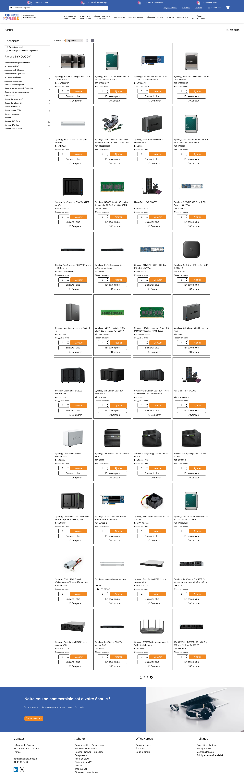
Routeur (8, 118)
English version (170, 7)
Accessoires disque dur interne (17, 63)
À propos (140, 748)
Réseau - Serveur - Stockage (89, 752)
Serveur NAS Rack (12, 121)
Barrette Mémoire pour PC (15, 85)
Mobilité (170, 18)
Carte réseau (10, 96)
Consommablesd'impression (69, 17)
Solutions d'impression (86, 748)
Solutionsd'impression (85, 17)
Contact (198, 7)
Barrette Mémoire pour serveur (17, 92)
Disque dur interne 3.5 (13, 103)
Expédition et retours (207, 745)
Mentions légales (205, 752)
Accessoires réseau (13, 77)
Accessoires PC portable (15, 74)
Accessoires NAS (12, 66)
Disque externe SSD (13, 107)
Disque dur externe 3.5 (14, 99)
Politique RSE (204, 748)
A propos (186, 7)
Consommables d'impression (89, 745)
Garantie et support (12, 114)
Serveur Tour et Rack (13, 129)
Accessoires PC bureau (14, 70)
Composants (119, 18)
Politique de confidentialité (210, 755)
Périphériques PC (155, 18)
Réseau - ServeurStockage (101, 17)
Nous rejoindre (143, 752)
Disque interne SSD (13, 110)
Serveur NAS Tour (12, 125)
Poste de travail (136, 18)
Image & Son (182, 18)
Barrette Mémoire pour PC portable (19, 88)
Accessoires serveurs (13, 81)
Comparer (76, 101)
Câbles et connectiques (199, 17)
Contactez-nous (143, 745)
